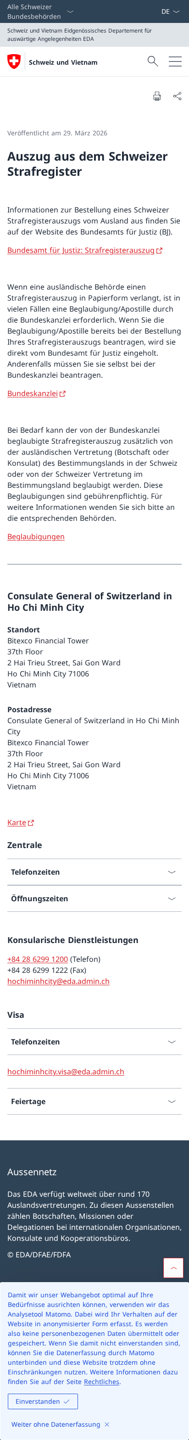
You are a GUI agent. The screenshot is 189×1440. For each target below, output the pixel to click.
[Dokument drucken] (157, 96)
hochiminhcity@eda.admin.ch (58, 981)
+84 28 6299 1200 (37, 959)
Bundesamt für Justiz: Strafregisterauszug (81, 250)
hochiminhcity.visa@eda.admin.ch (65, 1071)
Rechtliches (101, 1381)
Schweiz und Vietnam (63, 62)
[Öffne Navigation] (175, 61)
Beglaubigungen (36, 536)
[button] (173, 1268)
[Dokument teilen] (177, 96)
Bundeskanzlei (32, 393)
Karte (16, 822)
